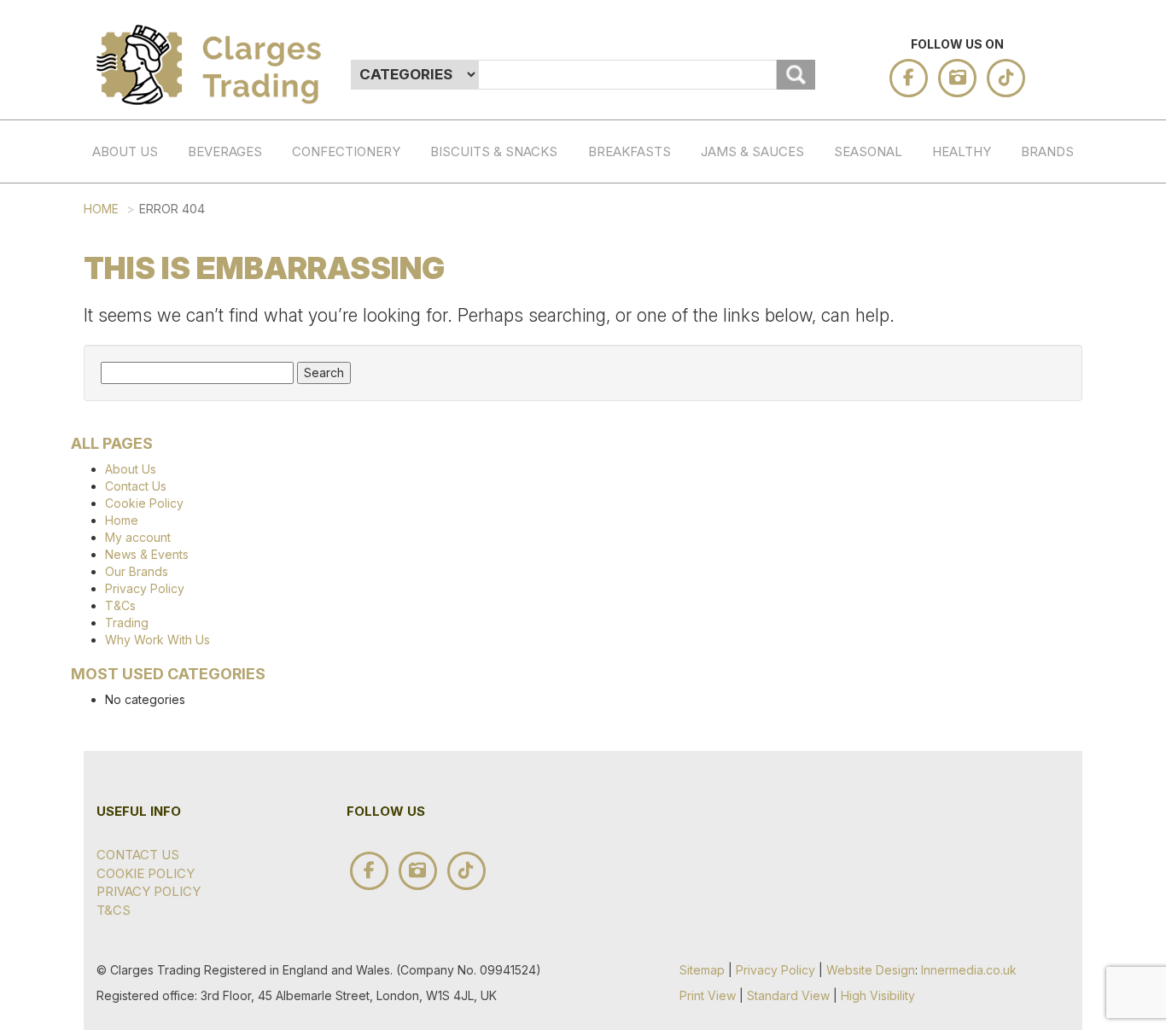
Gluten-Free (343, 675)
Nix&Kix (1072, 665)
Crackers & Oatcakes (481, 291)
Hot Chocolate (239, 280)
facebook (908, 78)
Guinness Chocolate (1072, 263)
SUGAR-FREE (983, 209)
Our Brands (136, 571)
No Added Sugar (639, 629)
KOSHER (983, 396)
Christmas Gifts (885, 209)
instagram (957, 78)
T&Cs (120, 605)
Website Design (870, 970)
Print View (707, 995)
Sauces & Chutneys (752, 218)
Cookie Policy (144, 503)
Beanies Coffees (1072, 405)
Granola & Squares (639, 361)
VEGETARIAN (983, 432)
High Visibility (878, 995)
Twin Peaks (1072, 620)
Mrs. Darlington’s (1072, 834)
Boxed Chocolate (343, 263)
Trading (127, 622)
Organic (343, 523)
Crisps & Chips (481, 362)
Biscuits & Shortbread (481, 218)
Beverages (225, 151)
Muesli (639, 415)
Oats (639, 200)
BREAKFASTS (629, 151)
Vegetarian (343, 720)
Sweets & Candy (343, 470)
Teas (239, 200)
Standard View (788, 995)
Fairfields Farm (1072, 567)
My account (138, 537)
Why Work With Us (157, 639)
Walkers (1072, 700)
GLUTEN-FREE (983, 317)
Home (101, 208)
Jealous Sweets (1072, 459)
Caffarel (1072, 308)
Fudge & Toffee (343, 397)
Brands (1047, 151)
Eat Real (1072, 887)
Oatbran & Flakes (639, 289)
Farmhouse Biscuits (1072, 780)
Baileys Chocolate (1072, 209)
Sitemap (702, 970)
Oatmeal (639, 236)
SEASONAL (868, 151)
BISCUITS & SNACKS (493, 151)
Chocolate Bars (343, 209)
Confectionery (346, 151)
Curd (752, 308)
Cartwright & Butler (1072, 949)
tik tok (1006, 78)
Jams (752, 273)
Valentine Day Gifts (885, 272)
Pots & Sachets (639, 468)
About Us (125, 151)
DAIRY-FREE (983, 263)
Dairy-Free (343, 621)
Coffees (239, 236)
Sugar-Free (343, 567)
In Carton (515, 263)
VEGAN (983, 467)
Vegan (343, 755)
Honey (752, 343)
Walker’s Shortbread (1072, 352)
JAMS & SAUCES (752, 151)
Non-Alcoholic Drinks (239, 343)
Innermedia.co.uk (969, 970)
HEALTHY (961, 151)
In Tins (515, 209)
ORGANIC (983, 361)
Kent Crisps (1072, 513)
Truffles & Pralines (343, 326)
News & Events (147, 554)
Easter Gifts (885, 335)
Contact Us (135, 486)
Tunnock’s (1072, 735)
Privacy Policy (144, 588)
